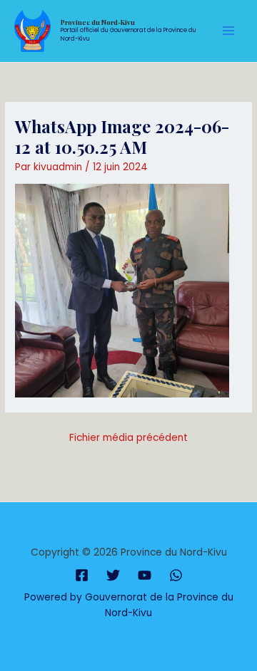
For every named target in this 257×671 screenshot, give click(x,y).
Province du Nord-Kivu (98, 22)
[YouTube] (144, 575)
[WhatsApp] (176, 575)
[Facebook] (82, 575)
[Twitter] (113, 575)
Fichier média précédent (128, 437)
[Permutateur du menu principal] (228, 31)
